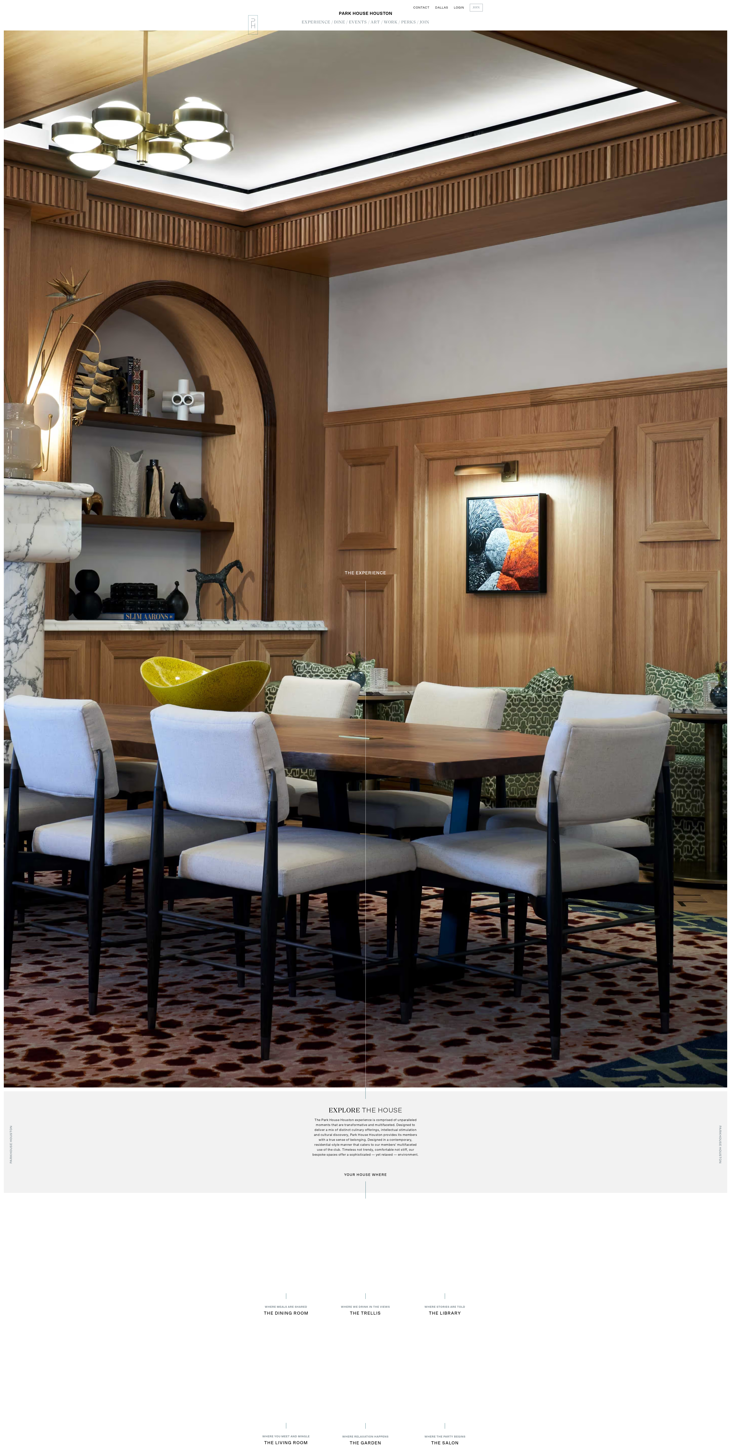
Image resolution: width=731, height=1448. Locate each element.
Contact (421, 7)
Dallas (441, 7)
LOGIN (459, 7)
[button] (316, 22)
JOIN (476, 7)
